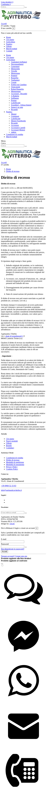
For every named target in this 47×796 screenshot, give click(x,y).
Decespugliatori (17, 64)
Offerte (9, 443)
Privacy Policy (12, 467)
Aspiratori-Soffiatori (19, 62)
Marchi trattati (11, 137)
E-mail (3, 539)
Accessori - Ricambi (19, 94)
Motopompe (16, 91)
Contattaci (10, 448)
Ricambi (14, 109)
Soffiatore (15, 98)
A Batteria (15, 96)
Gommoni (15, 116)
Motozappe (15, 73)
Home (8, 55)
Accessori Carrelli (18, 128)
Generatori (15, 66)
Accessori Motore (18, 130)
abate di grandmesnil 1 (14, 336)
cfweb (12, 524)
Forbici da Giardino (19, 85)
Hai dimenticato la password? (12, 549)
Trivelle (14, 71)
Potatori (14, 75)
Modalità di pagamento (15, 464)
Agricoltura (10, 60)
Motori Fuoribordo (18, 121)
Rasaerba (14, 78)
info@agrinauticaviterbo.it (11, 490)
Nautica (9, 112)
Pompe (14, 100)
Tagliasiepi (15, 80)
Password (5, 544)
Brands (9, 445)
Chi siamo (10, 57)
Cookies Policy (12, 469)
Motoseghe (15, 69)
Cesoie (13, 82)
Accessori (15, 125)
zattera (13, 132)
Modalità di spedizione (15, 462)
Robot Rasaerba (17, 89)
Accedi (4, 551)
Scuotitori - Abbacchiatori (21, 105)
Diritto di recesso (12, 460)
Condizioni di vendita (14, 134)
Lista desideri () (7, 2)
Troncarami (15, 87)
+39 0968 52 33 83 (8, 486)
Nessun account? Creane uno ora (14, 556)
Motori (13, 114)
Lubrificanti (15, 103)
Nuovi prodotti (12, 441)
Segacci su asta (17, 107)
